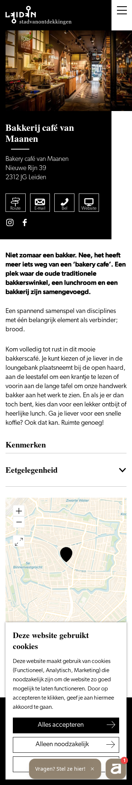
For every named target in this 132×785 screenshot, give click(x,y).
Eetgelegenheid (32, 469)
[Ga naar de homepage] (39, 15)
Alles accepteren (61, 725)
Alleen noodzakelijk (62, 744)
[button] (66, 554)
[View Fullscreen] (18, 540)
